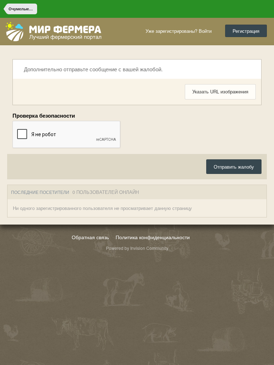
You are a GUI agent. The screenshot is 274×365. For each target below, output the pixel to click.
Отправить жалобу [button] (234, 166)
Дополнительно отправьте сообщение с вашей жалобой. (92, 69)
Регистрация (246, 30)
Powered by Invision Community (137, 248)
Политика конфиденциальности (153, 237)
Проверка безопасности (43, 115)
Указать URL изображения (220, 91)
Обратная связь (90, 237)
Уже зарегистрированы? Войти (180, 30)
